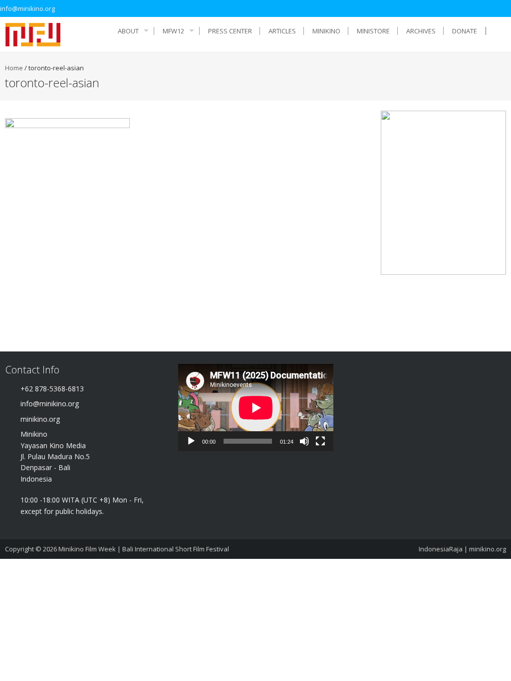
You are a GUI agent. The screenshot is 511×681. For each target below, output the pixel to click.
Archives (421, 31)
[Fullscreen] (320, 441)
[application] (255, 407)
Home (14, 67)
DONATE (464, 31)
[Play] (191, 441)
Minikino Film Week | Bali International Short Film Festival (143, 548)
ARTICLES (282, 31)
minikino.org (487, 548)
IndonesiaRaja (441, 548)
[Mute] (304, 441)
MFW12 (173, 31)
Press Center (230, 31)
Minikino (326, 31)
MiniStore (373, 31)
